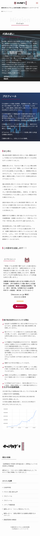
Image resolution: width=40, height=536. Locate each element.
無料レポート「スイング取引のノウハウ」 (17, 509)
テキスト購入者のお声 (11, 492)
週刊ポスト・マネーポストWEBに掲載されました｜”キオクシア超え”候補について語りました (19, 471)
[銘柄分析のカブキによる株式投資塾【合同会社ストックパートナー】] (20, 3)
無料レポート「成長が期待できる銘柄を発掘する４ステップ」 (20, 514)
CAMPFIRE (7, 487)
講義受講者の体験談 (10, 519)
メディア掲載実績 (9, 505)
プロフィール (8, 496)
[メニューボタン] (37, 3)
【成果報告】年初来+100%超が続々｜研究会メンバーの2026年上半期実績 (19, 465)
